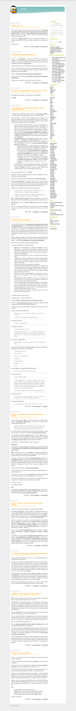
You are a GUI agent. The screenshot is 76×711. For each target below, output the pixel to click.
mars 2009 (52, 156)
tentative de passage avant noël (36, 535)
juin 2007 (52, 173)
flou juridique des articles (34, 458)
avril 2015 (52, 144)
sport (51, 132)
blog (51, 100)
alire (51, 99)
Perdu (51, 88)
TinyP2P (30, 268)
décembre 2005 (53, 194)
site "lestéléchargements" (21, 537)
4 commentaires (35, 211)
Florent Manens (53, 228)
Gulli (42, 557)
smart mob (35, 661)
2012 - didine (58, 75)
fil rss (51, 219)
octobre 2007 (53, 167)
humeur (51, 106)
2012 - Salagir (58, 78)
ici (42, 458)
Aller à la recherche (46, 1)
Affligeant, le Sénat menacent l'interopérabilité (26, 594)
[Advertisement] (36, 16)
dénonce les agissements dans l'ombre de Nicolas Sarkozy (27, 489)
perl (51, 121)
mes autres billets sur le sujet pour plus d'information (32, 240)
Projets (51, 92)
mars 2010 (52, 153)
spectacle (52, 130)
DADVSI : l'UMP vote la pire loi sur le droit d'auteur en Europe (29, 300)
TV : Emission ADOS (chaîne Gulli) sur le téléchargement (29, 553)
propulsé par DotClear (14, 705)
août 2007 (52, 170)
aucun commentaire (35, 46)
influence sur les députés (33, 537)
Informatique (36, 27)
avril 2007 (52, 176)
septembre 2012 (53, 146)
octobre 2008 (53, 158)
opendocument (53, 117)
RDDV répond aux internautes (22, 198)
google (51, 105)
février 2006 (52, 191)
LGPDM (23, 9)
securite (52, 127)
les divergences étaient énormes (23, 421)
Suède (39, 531)
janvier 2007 (52, 179)
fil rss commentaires (54, 220)
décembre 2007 (53, 164)
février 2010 (52, 155)
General (36, 56)
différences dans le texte (33, 526)
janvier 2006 (52, 193)
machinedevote (53, 111)
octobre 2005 (53, 197)
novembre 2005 (53, 196)
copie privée (30, 474)
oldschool (52, 115)
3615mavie (52, 97)
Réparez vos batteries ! (55, 47)
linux (51, 108)
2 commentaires (37, 545)
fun (50, 103)
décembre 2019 (53, 143)
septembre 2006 (53, 181)
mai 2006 (52, 187)
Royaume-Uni (33, 531)
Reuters (25, 420)
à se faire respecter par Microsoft (39, 432)
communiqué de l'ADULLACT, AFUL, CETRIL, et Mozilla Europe (29, 624)
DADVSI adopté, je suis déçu (20, 219)
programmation (53, 123)
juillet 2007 (52, 172)
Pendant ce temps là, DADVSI (20, 653)
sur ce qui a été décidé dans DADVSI (29, 492)
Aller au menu (38, 1)
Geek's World (53, 213)
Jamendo (28, 570)
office (51, 114)
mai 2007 (52, 175)
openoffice (52, 118)
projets (51, 124)
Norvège (46, 531)
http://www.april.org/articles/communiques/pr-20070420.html (28, 73)
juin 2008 (52, 161)
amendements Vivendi (16, 459)
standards (52, 133)
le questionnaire (27, 63)
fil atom (51, 222)
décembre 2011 (53, 147)
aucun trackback (44, 46)
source (13, 533)
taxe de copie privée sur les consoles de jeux (36, 33)
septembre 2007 (53, 169)
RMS (28, 538)
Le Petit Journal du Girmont (56, 210)
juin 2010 (52, 150)
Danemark (26, 531)
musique (52, 112)
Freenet (16, 691)
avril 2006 (52, 188)
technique (52, 135)
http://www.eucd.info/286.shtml (32, 468)
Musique (52, 91)
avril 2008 (52, 162)
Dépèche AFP (14, 444)
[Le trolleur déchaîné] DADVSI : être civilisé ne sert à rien (29, 90)
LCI (38, 188)
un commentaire (35, 82)
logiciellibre (52, 109)
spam (51, 129)
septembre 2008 (53, 159)
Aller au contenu (30, 1)
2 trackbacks (45, 406)
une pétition (21, 181)
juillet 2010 (52, 149)
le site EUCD (30, 452)
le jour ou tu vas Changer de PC (40, 516)
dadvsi (51, 102)
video (51, 137)
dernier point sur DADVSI (41, 113)
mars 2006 (52, 190)
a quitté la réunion (29, 435)
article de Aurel (22, 38)
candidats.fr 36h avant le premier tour (23, 54)
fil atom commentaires (55, 223)
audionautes (15, 574)
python (51, 126)
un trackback (45, 545)
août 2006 (52, 182)
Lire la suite (13, 97)
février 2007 (52, 178)
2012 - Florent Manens (60, 77)
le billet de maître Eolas (40, 178)
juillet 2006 (52, 184)
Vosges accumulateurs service (56, 214)
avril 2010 (52, 152)
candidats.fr (22, 58)
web (51, 138)
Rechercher (53, 39)
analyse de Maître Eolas (30, 202)
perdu (51, 120)
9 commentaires (35, 100)
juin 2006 (52, 185)
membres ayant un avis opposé (20, 439)
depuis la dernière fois (19, 511)
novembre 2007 (53, 165)
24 (53, 34)
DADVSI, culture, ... (17, 25)
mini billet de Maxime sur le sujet (24, 302)
